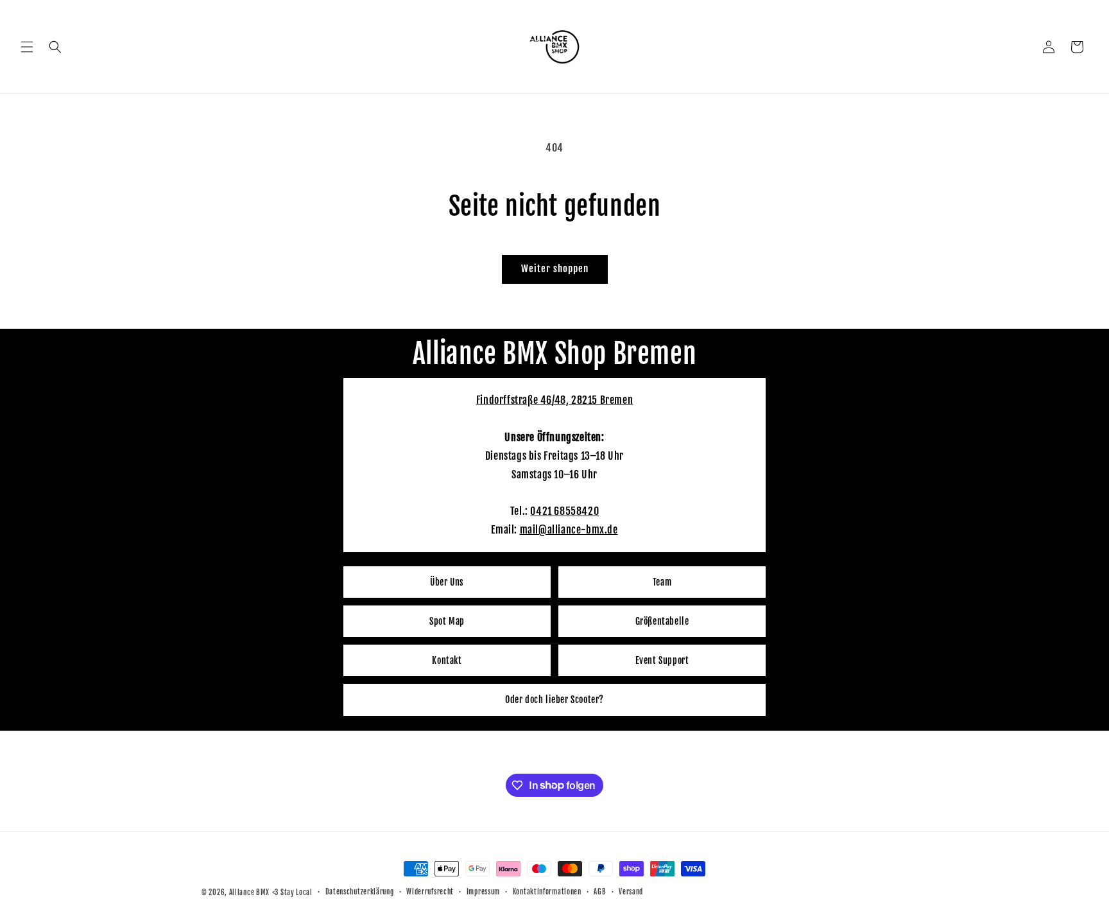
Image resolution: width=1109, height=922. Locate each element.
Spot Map (447, 621)
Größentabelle (662, 621)
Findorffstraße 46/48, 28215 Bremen (554, 400)
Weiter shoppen (555, 269)
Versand (631, 891)
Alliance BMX (249, 892)
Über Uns (447, 582)
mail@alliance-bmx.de (569, 529)
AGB (600, 891)
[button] (27, 47)
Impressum (483, 891)
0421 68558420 (564, 511)
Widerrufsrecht (430, 891)
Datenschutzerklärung (359, 891)
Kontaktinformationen (547, 891)
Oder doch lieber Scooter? (554, 699)
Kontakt (446, 660)
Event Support (662, 660)
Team (662, 582)
